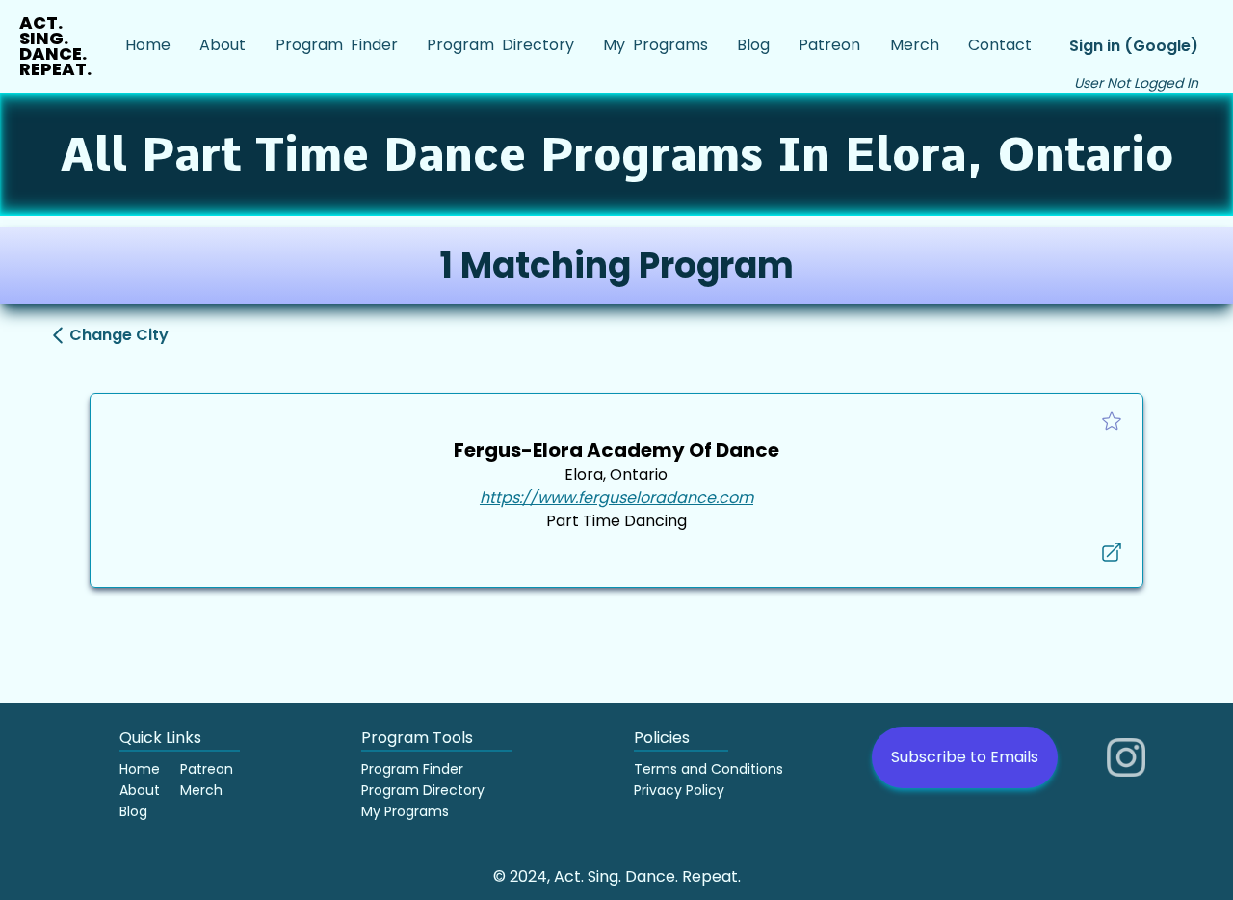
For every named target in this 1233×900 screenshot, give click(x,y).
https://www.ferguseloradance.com (616, 498)
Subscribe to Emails (964, 757)
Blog (133, 811)
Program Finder (412, 769)
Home (139, 769)
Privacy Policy (679, 790)
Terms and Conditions (708, 769)
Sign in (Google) (1133, 46)
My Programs (405, 811)
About (139, 790)
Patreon (206, 769)
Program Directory (423, 790)
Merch (201, 790)
